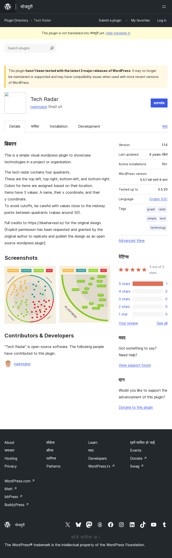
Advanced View (132, 240)
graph (151, 209)
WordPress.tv (101, 466)
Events (136, 450)
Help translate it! (118, 33)
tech (163, 218)
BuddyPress (16, 504)
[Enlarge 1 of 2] (49, 272)
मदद (165, 126)
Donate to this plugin (136, 407)
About (9, 442)
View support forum (135, 365)
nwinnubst (38, 107)
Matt (10, 489)
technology (158, 227)
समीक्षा (35, 126)
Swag (137, 466)
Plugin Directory (16, 20)
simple (151, 218)
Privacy (10, 466)
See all (162, 323)
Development (89, 126)
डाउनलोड (159, 103)
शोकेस (50, 442)
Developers (97, 458)
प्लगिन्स (51, 458)
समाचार (9, 450)
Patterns (53, 466)
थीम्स (49, 450)
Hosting (10, 458)
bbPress (13, 496)
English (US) (159, 199)
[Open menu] (165, 6)
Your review (128, 323)
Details (14, 126)
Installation (59, 126)
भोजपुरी (20, 525)
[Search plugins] (51, 48)
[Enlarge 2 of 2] (104, 272)
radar (162, 209)
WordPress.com (19, 481)
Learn (92, 442)
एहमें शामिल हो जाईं (142, 442)
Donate (138, 458)
